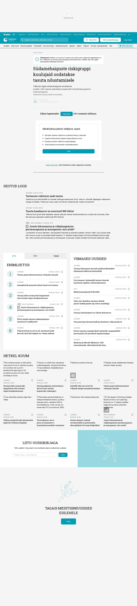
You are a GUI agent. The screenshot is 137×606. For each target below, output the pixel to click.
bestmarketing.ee (33, 34)
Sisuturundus (36, 223)
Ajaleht (72, 46)
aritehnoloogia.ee (79, 34)
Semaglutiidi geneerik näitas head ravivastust (37, 285)
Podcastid (37, 46)
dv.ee (43, 34)
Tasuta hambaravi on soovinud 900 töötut (50, 211)
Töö (110, 46)
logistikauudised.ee (119, 34)
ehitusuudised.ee (52, 34)
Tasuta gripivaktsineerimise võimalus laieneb (37, 275)
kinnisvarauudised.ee (104, 34)
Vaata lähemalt (51, 165)
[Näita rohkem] (129, 34)
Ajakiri (79, 46)
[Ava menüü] (13, 34)
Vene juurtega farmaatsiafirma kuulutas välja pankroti (98, 322)
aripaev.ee (22, 34)
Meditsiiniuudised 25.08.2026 (86, 292)
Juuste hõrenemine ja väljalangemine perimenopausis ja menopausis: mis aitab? (50, 228)
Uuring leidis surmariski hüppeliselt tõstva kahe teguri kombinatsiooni (14, 388)
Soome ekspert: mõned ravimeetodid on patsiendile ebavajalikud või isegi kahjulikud (85, 422)
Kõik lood (15, 46)
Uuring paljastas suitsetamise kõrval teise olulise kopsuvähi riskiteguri (50, 388)
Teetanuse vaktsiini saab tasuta (44, 196)
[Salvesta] (62, 272)
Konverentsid (48, 46)
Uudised (29, 193)
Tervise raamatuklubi (98, 46)
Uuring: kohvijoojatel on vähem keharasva (92, 313)
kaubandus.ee (91, 34)
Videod (86, 46)
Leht (75, 289)
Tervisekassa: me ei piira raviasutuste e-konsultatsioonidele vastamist (50, 422)
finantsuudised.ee (65, 34)
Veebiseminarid (61, 46)
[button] (35, 455)
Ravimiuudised (26, 46)
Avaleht (6, 46)
